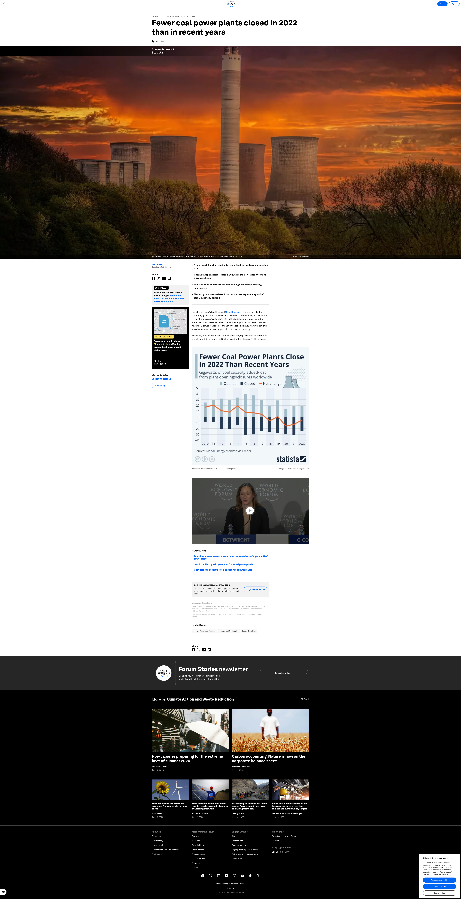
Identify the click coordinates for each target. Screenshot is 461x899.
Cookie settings (440, 893)
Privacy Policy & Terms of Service (230, 883)
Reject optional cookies (439, 880)
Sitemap (230, 888)
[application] (250, 511)
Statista (157, 52)
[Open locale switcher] (3, 892)
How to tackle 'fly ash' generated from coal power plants (223, 564)
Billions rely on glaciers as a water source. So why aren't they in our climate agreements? (249, 806)
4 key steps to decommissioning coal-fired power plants (223, 570)
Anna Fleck (157, 264)
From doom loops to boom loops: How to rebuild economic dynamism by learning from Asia (210, 806)
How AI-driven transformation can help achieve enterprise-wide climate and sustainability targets (289, 806)
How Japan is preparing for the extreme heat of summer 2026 (187, 758)
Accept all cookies (439, 886)
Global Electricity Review (237, 312)
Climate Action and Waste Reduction (173, 17)
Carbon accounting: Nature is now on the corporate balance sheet (268, 758)
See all (305, 699)
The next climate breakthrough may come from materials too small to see (170, 806)
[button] (250, 511)
